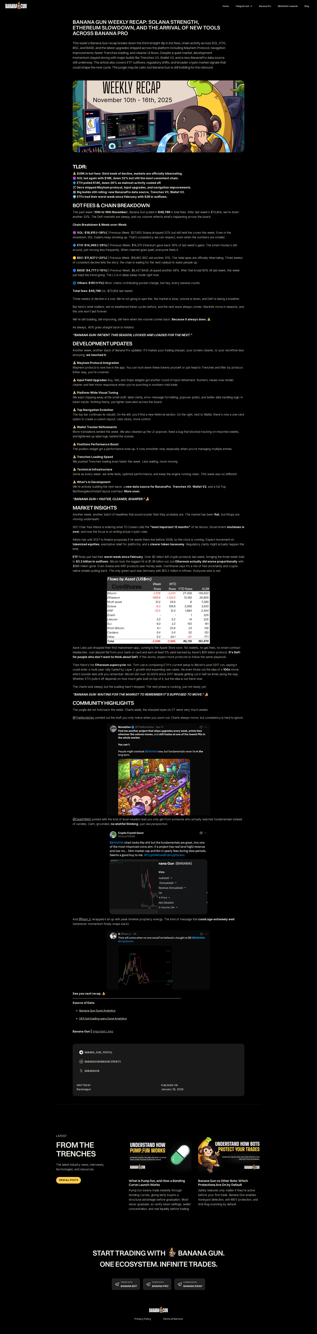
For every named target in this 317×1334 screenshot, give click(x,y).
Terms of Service (173, 1318)
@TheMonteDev (83, 717)
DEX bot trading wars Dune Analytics (103, 1018)
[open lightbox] (158, 610)
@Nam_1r (85, 919)
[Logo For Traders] (17, 6)
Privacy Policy (142, 1318)
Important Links (103, 1031)
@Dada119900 (82, 819)
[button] (244, 6)
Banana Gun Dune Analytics (97, 1010)
